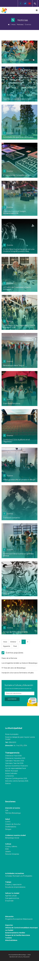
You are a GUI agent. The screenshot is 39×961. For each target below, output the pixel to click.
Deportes (9, 925)
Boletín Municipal (11, 771)
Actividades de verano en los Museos (18, 137)
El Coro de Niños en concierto (15, 632)
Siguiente (6, 646)
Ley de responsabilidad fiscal (15, 768)
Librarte (8, 851)
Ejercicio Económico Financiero (16, 766)
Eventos (9, 56)
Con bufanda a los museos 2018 (19, 60)
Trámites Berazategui (13, 813)
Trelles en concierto (11, 518)
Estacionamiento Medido (15, 933)
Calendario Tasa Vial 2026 (14, 763)
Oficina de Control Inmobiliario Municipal (21, 928)
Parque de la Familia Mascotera (17, 935)
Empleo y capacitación (13, 884)
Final (15, 646)
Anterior (13, 642)
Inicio (13, 24)
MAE (7, 849)
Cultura (8, 844)
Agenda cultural (11, 896)
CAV (6, 810)
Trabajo (8, 882)
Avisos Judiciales (11, 773)
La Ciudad (9, 930)
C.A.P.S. (8, 822)
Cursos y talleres (11, 846)
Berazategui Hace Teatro (13, 365)
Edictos (8, 783)
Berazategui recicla (12, 838)
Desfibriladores (10, 827)
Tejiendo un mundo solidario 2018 (17, 99)
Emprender (9, 901)
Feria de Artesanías (12, 854)
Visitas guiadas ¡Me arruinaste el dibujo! (19, 480)
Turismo (8, 938)
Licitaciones (9, 776)
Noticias (20, 24)
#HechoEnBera (11, 940)
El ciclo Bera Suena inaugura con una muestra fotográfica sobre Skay (18, 250)
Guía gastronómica (12, 898)
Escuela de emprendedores (15, 887)
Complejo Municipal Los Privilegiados (18, 876)
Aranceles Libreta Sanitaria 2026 (16, 781)
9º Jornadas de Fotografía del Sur (17, 175)
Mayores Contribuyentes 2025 (16, 778)
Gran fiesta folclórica (11, 404)
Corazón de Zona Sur (12, 824)
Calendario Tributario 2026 (14, 761)
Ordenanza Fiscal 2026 (13, 756)
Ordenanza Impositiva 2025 (15, 758)
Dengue (8, 829)
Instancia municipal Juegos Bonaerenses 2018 (14, 212)
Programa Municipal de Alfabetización (19, 919)
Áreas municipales (11, 734)
